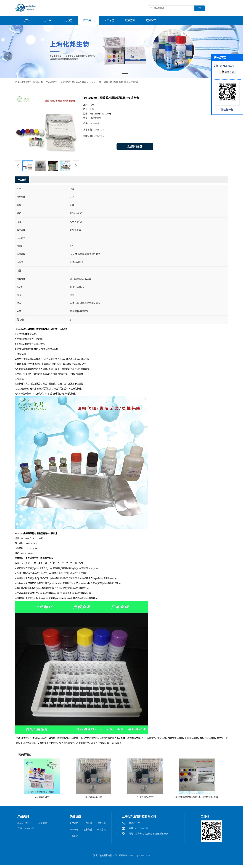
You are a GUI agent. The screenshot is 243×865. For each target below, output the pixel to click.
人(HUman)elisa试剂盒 (25, 829)
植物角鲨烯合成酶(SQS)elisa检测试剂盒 (196, 797)
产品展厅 (51, 82)
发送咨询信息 (134, 146)
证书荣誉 (87, 829)
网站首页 (38, 82)
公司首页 (74, 823)
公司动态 (101, 823)
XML (148, 855)
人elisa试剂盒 (42, 797)
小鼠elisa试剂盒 (145, 797)
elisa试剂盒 (64, 82)
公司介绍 (87, 823)
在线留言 (74, 836)
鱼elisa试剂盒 (79, 82)
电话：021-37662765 (138, 828)
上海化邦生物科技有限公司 (104, 855)
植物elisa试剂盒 (93, 797)
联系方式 (101, 829)
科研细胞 (42, 823)
